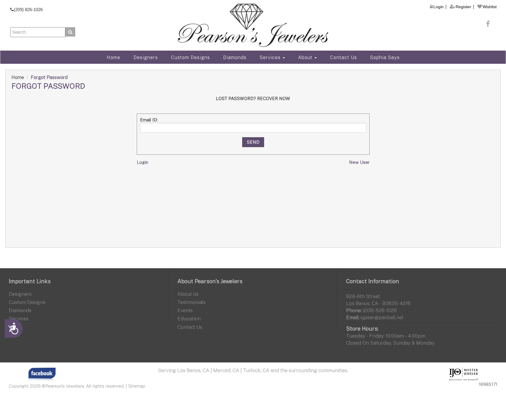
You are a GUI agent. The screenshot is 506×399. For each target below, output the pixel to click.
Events (185, 310)
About (306, 57)
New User (359, 162)
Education (189, 318)
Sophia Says (385, 57)
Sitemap (136, 385)
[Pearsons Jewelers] (253, 25)
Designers (146, 57)
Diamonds (235, 57)
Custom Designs (190, 57)
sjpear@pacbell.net (382, 317)
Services (271, 57)
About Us (188, 294)
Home (113, 57)
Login (142, 162)
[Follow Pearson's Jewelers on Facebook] (488, 24)
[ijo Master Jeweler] (464, 374)
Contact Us (343, 57)
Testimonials (191, 302)
